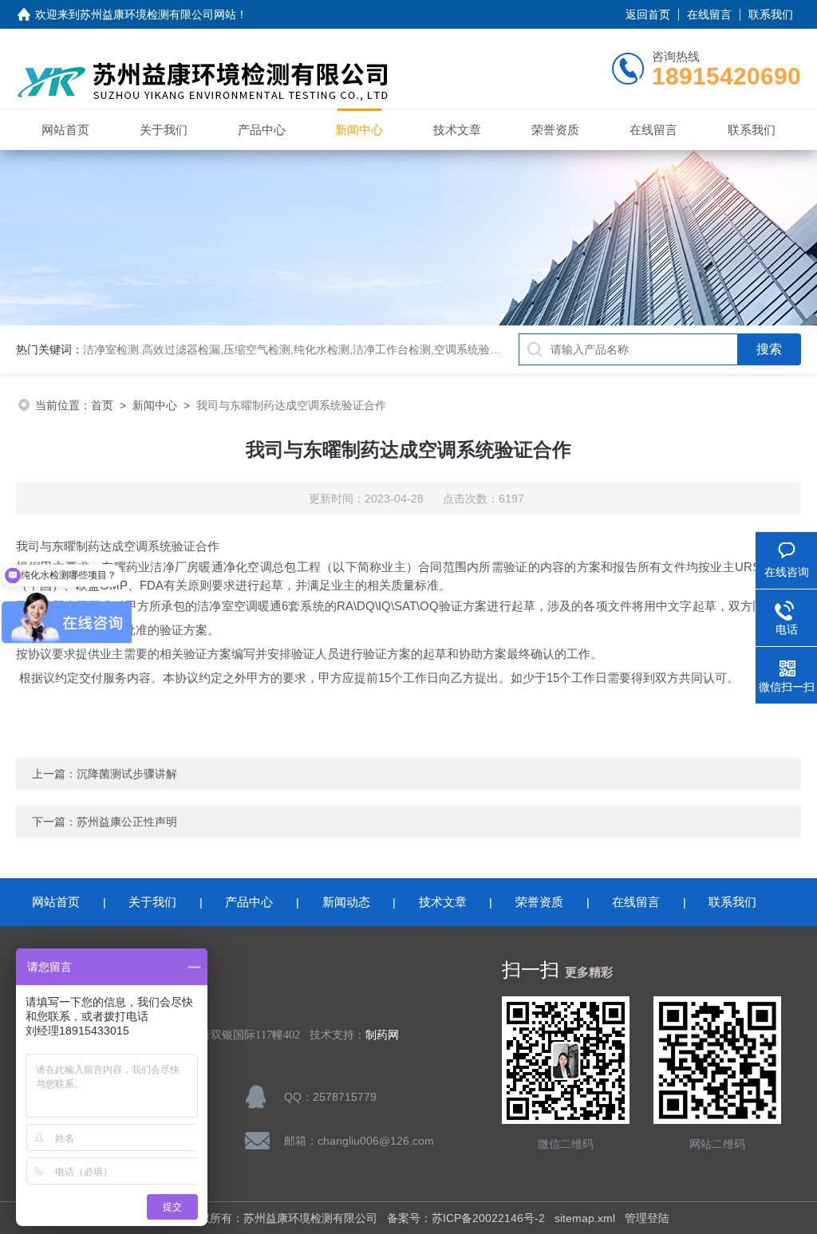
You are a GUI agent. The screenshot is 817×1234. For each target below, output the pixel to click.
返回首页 (648, 14)
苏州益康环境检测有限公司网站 (158, 14)
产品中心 (262, 129)
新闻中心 (359, 129)
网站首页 (65, 129)
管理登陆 (647, 1218)
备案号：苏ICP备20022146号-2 (466, 1218)
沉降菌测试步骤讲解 (127, 773)
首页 (102, 405)
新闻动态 (346, 902)
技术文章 (457, 129)
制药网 (382, 1035)
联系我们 (770, 14)
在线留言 (709, 14)
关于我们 (163, 129)
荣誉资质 (555, 129)
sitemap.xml (585, 1218)
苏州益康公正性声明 (127, 821)
